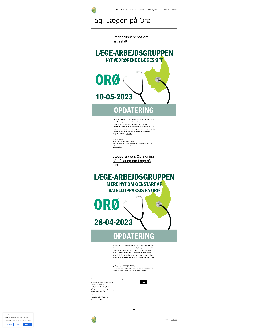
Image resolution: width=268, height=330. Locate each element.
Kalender (124, 10)
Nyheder (143, 10)
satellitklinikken (147, 145)
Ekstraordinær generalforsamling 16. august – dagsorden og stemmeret (101, 287)
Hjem (117, 10)
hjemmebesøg (137, 266)
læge (136, 143)
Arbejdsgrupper (153, 10)
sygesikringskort (117, 147)
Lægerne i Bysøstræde (119, 145)
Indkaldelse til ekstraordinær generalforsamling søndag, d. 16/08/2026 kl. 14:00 (99, 297)
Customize (9, 324)
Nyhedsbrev (166, 10)
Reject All (18, 324)
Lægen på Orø (148, 143)
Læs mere (129, 134)
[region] (18, 320)
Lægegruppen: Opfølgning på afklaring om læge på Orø (133, 160)
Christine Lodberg (122, 266)
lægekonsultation (125, 268)
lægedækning (116, 268)
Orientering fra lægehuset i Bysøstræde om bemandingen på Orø (102, 283)
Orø (132, 145)
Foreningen (132, 10)
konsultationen (145, 266)
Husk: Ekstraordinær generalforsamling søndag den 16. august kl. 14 (102, 290)
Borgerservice (121, 143)
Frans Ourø (130, 266)
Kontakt (174, 10)
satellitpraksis (132, 270)
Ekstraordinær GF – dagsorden (100, 294)
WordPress (174, 319)
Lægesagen (126, 141)
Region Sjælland (138, 145)
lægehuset (141, 143)
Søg (122, 279)
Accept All (27, 324)
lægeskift (127, 145)
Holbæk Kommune (130, 143)
